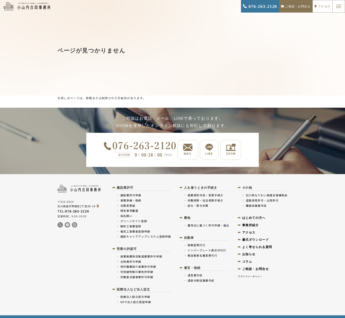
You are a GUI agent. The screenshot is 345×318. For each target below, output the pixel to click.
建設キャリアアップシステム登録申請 (145, 236)
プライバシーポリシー (250, 276)
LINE (209, 153)
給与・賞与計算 (198, 205)
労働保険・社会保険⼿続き (205, 200)
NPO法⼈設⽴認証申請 (135, 302)
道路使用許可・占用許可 (262, 200)
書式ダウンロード (255, 239)
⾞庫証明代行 (197, 245)
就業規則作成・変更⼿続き (205, 195)
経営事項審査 (129, 210)
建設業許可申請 (130, 195)
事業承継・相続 (130, 200)
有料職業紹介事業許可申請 (138, 266)
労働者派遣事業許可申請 (136, 277)
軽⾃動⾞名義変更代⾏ (202, 255)
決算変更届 (127, 205)
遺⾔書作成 (195, 275)
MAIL (188, 153)
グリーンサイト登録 (133, 221)
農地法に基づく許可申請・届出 (208, 225)
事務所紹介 (250, 225)
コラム (247, 261)
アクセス (324, 6)
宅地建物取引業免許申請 (136, 272)
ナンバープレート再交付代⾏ (207, 250)
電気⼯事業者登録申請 (135, 231)
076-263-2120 (262, 6)
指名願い (126, 216)
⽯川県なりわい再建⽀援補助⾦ (267, 195)
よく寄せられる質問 (257, 247)
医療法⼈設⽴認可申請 (135, 297)
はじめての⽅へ (254, 217)
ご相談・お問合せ (297, 6)
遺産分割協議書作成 (201, 280)
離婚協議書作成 (256, 205)
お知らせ (249, 254)
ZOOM (231, 153)
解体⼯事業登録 (130, 226)
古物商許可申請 (130, 261)
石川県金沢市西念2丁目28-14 (77, 206)
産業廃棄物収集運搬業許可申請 (141, 256)
